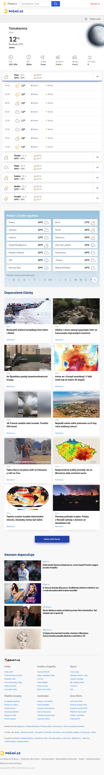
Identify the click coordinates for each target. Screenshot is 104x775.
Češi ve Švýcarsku (44, 712)
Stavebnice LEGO (41, 738)
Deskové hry (76, 738)
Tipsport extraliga (76, 679)
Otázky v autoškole (77, 715)
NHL (72, 689)
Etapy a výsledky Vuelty (46, 675)
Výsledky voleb (9, 679)
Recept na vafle (10, 715)
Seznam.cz (95, 4)
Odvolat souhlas (93, 759)
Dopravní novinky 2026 (78, 708)
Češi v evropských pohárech (74, 726)
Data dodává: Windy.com (66, 759)
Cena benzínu (57, 726)
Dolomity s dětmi (43, 719)
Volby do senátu (10, 686)
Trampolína (39, 732)
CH (50, 279)
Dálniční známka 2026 (78, 705)
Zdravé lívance (9, 708)
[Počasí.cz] (13, 11)
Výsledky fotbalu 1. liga (78, 675)
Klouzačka (56, 732)
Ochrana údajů (47, 759)
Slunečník (48, 732)
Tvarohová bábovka (11, 712)
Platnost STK (75, 719)
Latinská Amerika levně (46, 715)
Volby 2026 (8, 672)
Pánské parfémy (23, 741)
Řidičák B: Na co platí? (78, 712)
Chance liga (74, 672)
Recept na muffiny (11, 705)
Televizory (86, 738)
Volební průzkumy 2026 (13, 675)
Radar (81, 759)
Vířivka (93, 732)
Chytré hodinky (10, 741)
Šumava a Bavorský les (46, 708)
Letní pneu (67, 738)
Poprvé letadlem (43, 705)
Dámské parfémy (55, 738)
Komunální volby (10, 689)
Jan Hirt (40, 679)
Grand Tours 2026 (44, 689)
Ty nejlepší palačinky (12, 701)
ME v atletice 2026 (77, 682)
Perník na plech (10, 719)
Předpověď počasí (32, 726)
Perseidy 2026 (45, 726)
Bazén (17, 732)
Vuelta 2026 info (43, 672)
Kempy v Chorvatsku (45, 701)
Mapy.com (21, 726)
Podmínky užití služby (30, 759)
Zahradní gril (85, 732)
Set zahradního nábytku (70, 732)
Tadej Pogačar (42, 682)
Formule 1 (74, 686)
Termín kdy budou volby (13, 682)
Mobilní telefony (27, 738)
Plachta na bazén (27, 732)
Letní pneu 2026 (76, 701)
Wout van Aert (42, 686)
